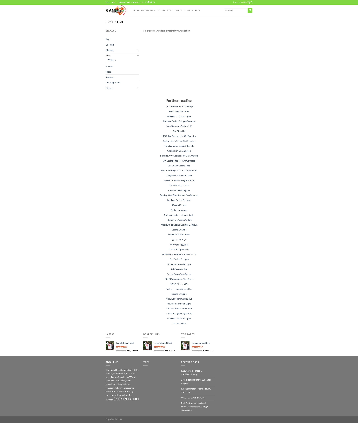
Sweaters (110, 77)
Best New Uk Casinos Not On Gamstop (179, 155)
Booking (110, 44)
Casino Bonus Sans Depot (179, 274)
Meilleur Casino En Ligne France (179, 180)
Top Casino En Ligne (179, 259)
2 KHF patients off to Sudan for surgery (196, 381)
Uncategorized (113, 82)
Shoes (108, 71)
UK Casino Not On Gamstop (179, 106)
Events (178, 10)
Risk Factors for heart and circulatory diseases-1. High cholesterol (194, 407)
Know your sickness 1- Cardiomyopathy (191, 372)
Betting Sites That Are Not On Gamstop (179, 195)
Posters (109, 66)
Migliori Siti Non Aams (179, 234)
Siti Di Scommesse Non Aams (179, 279)
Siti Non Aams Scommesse (179, 308)
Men (108, 55)
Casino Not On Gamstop (179, 150)
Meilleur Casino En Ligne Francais (179, 121)
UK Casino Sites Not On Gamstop (179, 160)
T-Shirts (112, 60)
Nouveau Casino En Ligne (179, 264)
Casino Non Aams (179, 210)
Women (109, 88)
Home (136, 10)
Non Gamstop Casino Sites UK (179, 145)
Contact (188, 10)
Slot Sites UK (179, 131)
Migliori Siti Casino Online (179, 219)
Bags (108, 39)
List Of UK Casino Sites (179, 165)
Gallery (161, 10)
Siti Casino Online (179, 269)
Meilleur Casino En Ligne (179, 116)
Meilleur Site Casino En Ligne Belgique (179, 224)
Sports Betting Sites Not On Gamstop (179, 170)
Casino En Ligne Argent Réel (179, 289)
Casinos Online (179, 323)
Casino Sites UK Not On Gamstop (179, 141)
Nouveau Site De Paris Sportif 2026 (179, 254)
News (170, 10)
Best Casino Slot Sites (179, 111)
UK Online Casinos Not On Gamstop (179, 136)
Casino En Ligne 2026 (179, 249)
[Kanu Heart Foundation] (117, 10)
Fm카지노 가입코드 (179, 244)
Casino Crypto (179, 205)
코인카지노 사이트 (179, 283)
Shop (197, 10)
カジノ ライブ (179, 239)
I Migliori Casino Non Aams (179, 175)
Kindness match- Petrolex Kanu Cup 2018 (196, 390)
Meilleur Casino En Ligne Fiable (179, 215)
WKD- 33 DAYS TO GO (192, 397)
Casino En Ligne (179, 229)
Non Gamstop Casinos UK (179, 126)
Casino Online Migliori (179, 190)
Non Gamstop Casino (179, 185)
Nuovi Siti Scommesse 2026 (179, 298)
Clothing (110, 50)
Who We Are (147, 10)
